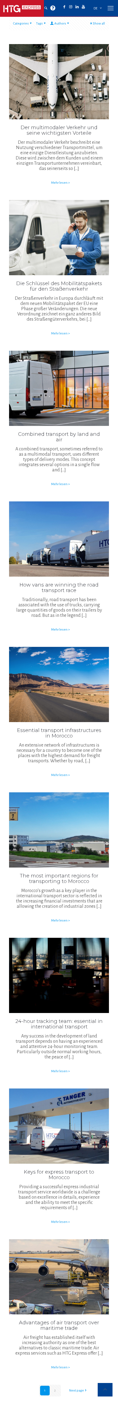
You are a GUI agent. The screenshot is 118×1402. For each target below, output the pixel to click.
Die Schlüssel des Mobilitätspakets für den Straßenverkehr (59, 286)
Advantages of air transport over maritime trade (59, 1325)
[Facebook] (64, 7)
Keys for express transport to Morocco (59, 1175)
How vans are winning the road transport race (59, 587)
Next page (76, 1390)
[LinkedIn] (77, 7)
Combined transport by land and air (59, 437)
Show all (99, 23)
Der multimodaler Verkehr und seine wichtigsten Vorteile (59, 130)
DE (95, 8)
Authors (60, 23)
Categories (21, 23)
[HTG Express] (22, 8)
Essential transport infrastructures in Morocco (59, 733)
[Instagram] (70, 7)
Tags (39, 23)
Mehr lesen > (60, 183)
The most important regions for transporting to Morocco (59, 878)
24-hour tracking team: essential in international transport (59, 1024)
